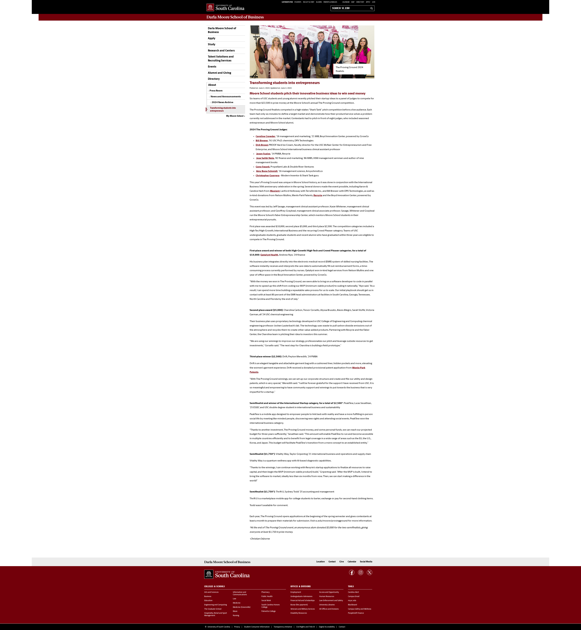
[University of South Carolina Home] (225, 8)
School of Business (235, 17)
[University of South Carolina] (227, 574)
